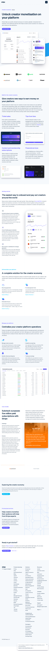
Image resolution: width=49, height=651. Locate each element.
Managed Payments (18, 595)
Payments (16, 599)
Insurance (27, 600)
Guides (38, 569)
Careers (39, 595)
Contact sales (6, 28)
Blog (38, 572)
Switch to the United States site (25, 648)
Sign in (38, 609)
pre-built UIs (38, 201)
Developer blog (28, 636)
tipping (39, 124)
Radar (15, 602)
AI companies (28, 590)
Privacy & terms (40, 578)
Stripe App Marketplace (30, 616)
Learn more (5, 527)
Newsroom (39, 596)
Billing (15, 574)
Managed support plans (42, 606)
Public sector (28, 608)
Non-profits (27, 605)
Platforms (27, 587)
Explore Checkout (29, 294)
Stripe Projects (28, 634)
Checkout (16, 577)
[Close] (46, 644)
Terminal (15, 609)
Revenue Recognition (18, 604)
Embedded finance (29, 577)
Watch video (5, 494)
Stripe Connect (10, 545)
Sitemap (39, 585)
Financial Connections (18, 587)
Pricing (15, 569)
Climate (15, 579)
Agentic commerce (29, 572)
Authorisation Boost (18, 572)
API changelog (28, 631)
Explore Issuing (5, 308)
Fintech (27, 594)
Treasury (15, 610)
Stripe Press (39, 598)
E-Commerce (28, 575)
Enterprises (27, 569)
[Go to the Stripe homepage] (3, 567)
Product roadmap (40, 593)
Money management (29, 585)
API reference (28, 627)
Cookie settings (40, 587)
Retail (26, 610)
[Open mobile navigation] (46, 2)
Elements (16, 585)
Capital (15, 575)
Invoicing (15, 590)
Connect (15, 580)
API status (27, 629)
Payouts (15, 600)
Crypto (15, 582)
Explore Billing (5, 294)
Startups (27, 570)
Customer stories (41, 570)
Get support (39, 604)
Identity (15, 589)
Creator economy (29, 592)
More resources (40, 588)
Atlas (15, 570)
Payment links (16, 597)
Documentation (28, 626)
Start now (14, 550)
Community (39, 574)
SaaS (26, 589)
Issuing (15, 592)
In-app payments (29, 582)
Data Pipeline (16, 584)
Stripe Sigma (16, 605)
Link (14, 594)
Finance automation (29, 579)
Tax (14, 607)
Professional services (29, 607)
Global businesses (29, 580)
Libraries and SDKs (29, 632)
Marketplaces (28, 584)
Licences (39, 583)
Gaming (27, 595)
